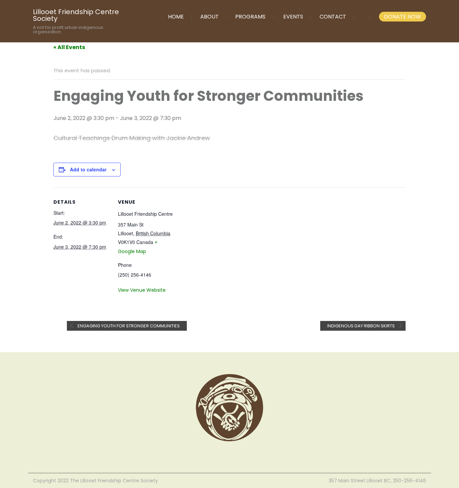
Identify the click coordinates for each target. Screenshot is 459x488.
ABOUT (209, 17)
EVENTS (293, 17)
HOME (176, 17)
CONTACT (333, 17)
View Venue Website (142, 290)
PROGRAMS (250, 17)
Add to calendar (88, 169)
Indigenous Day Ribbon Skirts (361, 326)
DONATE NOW (402, 17)
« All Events (69, 47)
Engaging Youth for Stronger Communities (128, 326)
